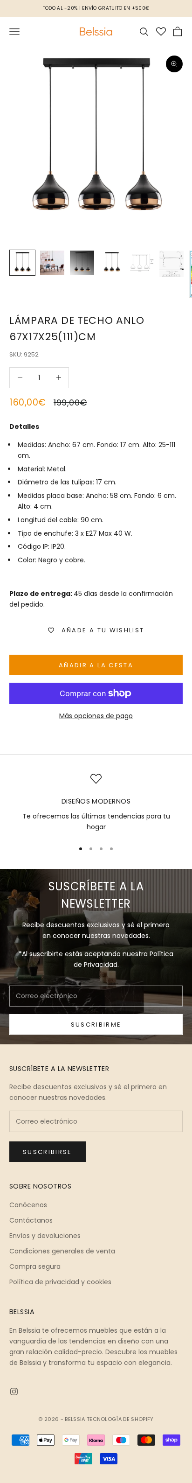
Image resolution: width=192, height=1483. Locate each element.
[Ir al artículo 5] (142, 263)
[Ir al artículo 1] (22, 263)
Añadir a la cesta (96, 665)
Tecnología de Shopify (120, 1419)
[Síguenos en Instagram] (14, 1391)
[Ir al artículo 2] (52, 263)
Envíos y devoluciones (45, 1235)
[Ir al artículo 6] (171, 264)
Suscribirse (47, 1151)
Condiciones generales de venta (62, 1251)
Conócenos (28, 1205)
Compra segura (35, 1266)
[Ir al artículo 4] (112, 263)
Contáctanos (31, 1220)
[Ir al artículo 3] (82, 263)
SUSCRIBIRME (96, 1024)
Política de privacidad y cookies (60, 1282)
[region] (96, 802)
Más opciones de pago (96, 716)
